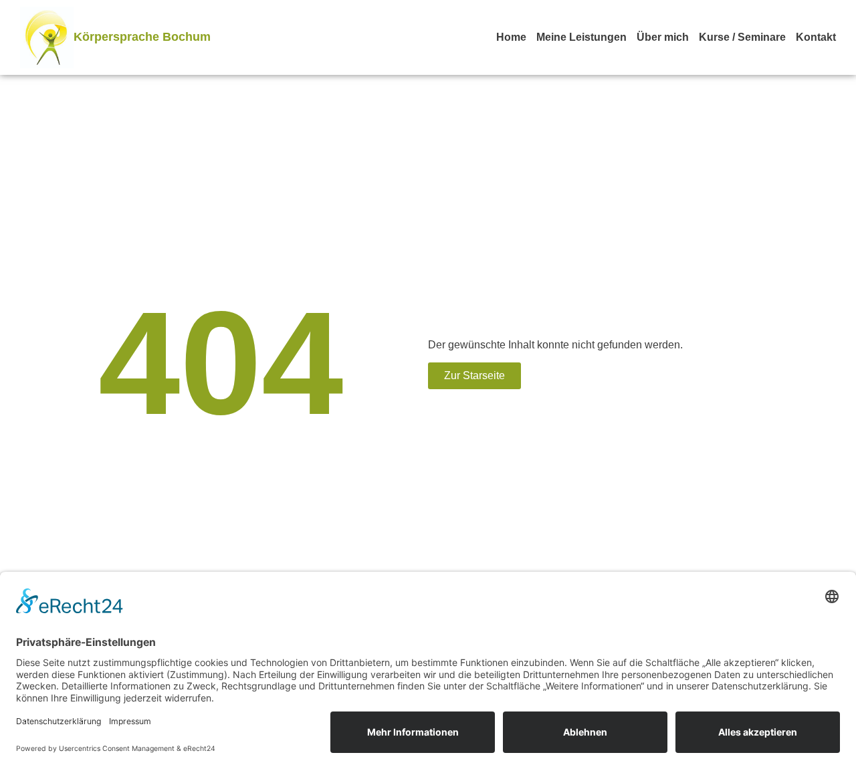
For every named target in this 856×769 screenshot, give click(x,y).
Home (511, 37)
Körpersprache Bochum (142, 36)
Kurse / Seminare (742, 37)
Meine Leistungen (581, 37)
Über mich (663, 37)
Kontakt (816, 37)
